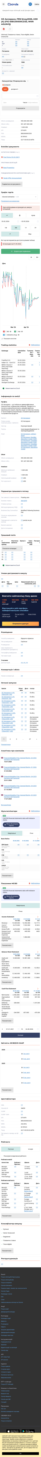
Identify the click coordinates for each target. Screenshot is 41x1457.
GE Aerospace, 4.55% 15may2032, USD (8, 706)
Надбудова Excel (6, 1342)
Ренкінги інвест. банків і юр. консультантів (14, 1288)
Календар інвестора (7, 1335)
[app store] (13, 1431)
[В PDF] (3, 29)
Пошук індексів (5, 1366)
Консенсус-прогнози (7, 1375)
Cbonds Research (6, 1396)
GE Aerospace (25, 418)
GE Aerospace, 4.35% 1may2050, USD (8, 714)
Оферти (3, 1327)
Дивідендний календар (8, 1312)
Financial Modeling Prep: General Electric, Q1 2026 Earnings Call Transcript (20, 768)
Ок (20, 1453)
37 (30, 739)
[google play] (28, 1431)
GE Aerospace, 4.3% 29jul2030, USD (8, 697)
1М (6, 228)
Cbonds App (4, 1350)
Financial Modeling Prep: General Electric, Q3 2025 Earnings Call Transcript (20, 786)
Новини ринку (5, 1391)
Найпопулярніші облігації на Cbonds (12, 1302)
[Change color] (4, 331)
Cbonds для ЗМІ (5, 1399)
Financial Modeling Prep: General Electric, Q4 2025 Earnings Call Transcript (20, 777)
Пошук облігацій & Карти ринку (10, 1277)
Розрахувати (20, 108)
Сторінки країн (5, 1369)
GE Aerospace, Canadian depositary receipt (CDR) (29, 441)
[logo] (13, 4)
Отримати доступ (20, 624)
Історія (30, 1149)
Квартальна (20, 905)
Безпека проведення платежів (10, 1411)
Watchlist (3, 1344)
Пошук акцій (5, 1309)
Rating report (28, 1191)
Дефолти (3, 1321)
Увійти (37, 4)
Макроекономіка (6, 1377)
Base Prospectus (8, 167)
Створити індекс (6, 1372)
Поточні (11, 1149)
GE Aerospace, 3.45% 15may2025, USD (8, 722)
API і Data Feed (5, 1357)
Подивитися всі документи (11, 184)
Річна (20, 911)
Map (29, 234)
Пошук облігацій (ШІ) (7, 1280)
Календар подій (6, 1318)
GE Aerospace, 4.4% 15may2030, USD (8, 710)
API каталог (4, 1360)
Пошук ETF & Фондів (7, 1384)
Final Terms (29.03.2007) (11, 157)
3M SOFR (24, 501)
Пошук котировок (6, 1282)
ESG (2, 1297)
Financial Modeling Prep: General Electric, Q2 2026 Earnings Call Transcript (20, 758)
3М (16, 228)
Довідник (7, 85)
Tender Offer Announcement (12, 178)
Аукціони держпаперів (7, 1329)
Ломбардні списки (6, 1294)
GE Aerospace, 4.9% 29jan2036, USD (8, 693)
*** (28, 42)
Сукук (2, 1299)
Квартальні (12, 833)
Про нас (3, 1408)
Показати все (6, 744)
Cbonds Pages (5, 1291)
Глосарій (3, 1402)
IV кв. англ (26, 1083)
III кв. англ (26, 1077)
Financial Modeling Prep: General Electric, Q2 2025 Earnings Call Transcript (20, 796)
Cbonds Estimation (6, 1285)
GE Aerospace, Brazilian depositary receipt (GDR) (29, 438)
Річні (31, 833)
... (23, 739)
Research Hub (5, 1393)
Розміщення (4, 1324)
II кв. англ (26, 1059)
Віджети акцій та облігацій (9, 1347)
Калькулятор (5, 1418)
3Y (35, 228)
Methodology (35, 345)
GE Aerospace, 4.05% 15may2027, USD (8, 701)
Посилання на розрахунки (10, 201)
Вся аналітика (6, 805)
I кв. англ (26, 1054)
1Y (26, 228)
